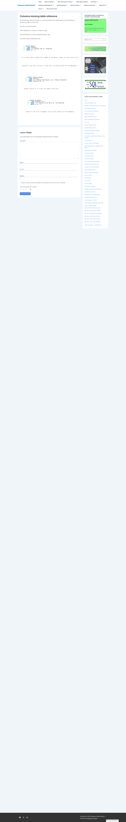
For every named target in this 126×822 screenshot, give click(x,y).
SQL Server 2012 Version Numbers (92, 216)
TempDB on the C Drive (90, 191)
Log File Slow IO (88, 140)
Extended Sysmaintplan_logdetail (92, 130)
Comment (23, 141)
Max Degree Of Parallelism (91, 150)
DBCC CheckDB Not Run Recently (92, 119)
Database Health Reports (45, 5)
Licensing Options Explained (95, 49)
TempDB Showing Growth (90, 197)
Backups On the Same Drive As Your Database (95, 105)
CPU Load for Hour (51, 9)
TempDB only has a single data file (92, 194)
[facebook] (20, 817)
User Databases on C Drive (91, 200)
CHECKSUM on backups (90, 108)
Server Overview (74, 5)
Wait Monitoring (61, 5)
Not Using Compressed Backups (92, 161)
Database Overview (89, 5)
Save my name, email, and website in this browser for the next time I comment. (43, 182)
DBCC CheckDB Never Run (91, 116)
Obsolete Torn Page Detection (91, 164)
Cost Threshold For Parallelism (91, 111)
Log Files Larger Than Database (92, 143)
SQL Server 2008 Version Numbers (93, 210)
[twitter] (23, 817)
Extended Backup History (90, 127)
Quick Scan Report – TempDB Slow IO (93, 225)
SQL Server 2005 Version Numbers (93, 207)
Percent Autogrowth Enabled (91, 172)
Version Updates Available (90, 205)
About (40, 9)
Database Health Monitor (26, 5)
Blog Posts (102, 5)
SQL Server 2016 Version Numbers (92, 221)
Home (40, 1)
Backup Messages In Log (90, 102)
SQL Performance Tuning (65, 1)
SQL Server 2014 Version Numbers (92, 218)
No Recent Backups (89, 158)
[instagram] (27, 817)
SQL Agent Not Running (90, 186)
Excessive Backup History (90, 125)
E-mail (21, 169)
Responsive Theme (92, 818)
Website (22, 176)
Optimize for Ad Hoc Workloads (92, 167)
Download (94, 1)
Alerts (86, 100)
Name (21, 162)
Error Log (87, 122)
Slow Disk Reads (88, 183)
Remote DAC (87, 180)
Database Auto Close (89, 113)
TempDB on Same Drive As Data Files (93, 189)
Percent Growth (88, 175)
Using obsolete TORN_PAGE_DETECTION (94, 202)
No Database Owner (89, 155)
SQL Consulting (48, 1)
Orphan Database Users (90, 169)
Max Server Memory (89, 153)
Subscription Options (82, 1)
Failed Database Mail (89, 133)
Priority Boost (88, 178)
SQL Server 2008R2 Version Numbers (93, 213)
